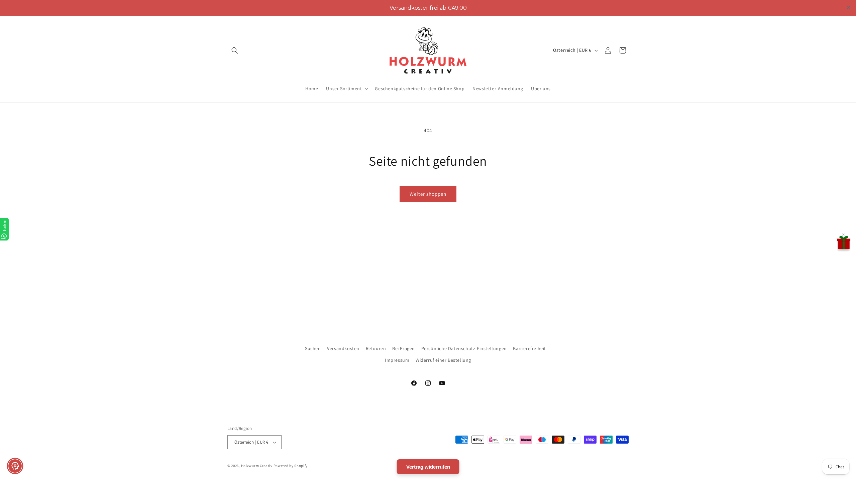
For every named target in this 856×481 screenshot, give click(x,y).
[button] (234, 50)
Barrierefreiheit (529, 348)
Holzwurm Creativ (257, 465)
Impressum (397, 360)
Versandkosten (343, 348)
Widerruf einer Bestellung (443, 360)
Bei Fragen (403, 348)
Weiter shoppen (428, 194)
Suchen (313, 348)
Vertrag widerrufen (428, 467)
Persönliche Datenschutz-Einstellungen (464, 348)
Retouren (376, 348)
